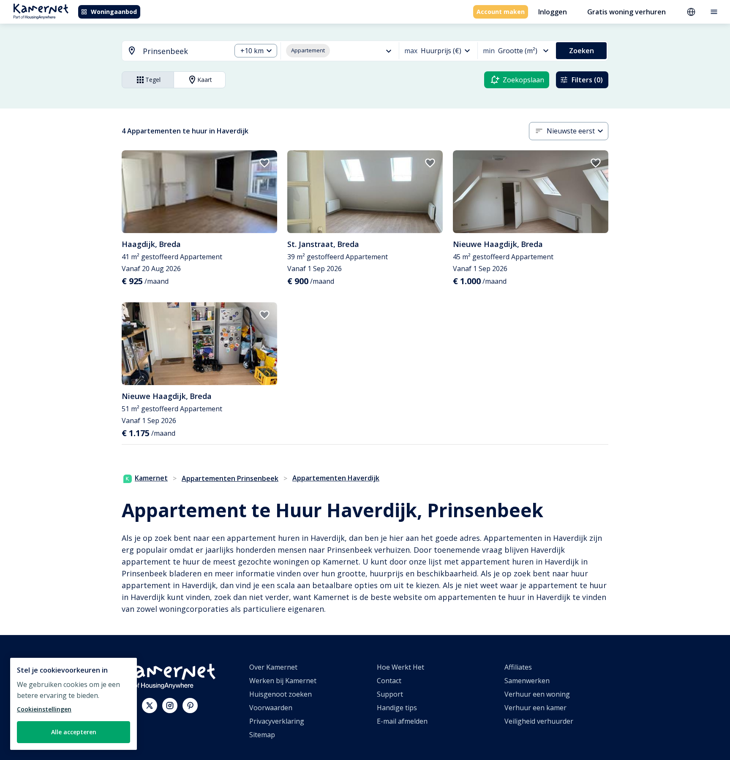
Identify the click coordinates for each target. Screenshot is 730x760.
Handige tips (397, 707)
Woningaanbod (114, 12)
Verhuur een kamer (535, 707)
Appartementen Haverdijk (335, 478)
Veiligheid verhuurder (538, 721)
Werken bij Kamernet (282, 680)
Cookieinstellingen (44, 709)
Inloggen (552, 11)
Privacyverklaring (276, 721)
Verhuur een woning (537, 694)
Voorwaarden (270, 707)
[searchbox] (184, 51)
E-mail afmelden (402, 721)
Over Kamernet (273, 667)
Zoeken (581, 50)
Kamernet (151, 478)
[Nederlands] (691, 12)
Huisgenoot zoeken (280, 694)
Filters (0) (587, 79)
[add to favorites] (264, 163)
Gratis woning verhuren (626, 11)
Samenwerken (527, 680)
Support (390, 694)
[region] (73, 704)
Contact (389, 680)
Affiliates (518, 667)
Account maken (501, 12)
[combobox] (171, 51)
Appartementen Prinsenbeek (230, 478)
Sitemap (262, 734)
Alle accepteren (73, 732)
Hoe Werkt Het (400, 667)
